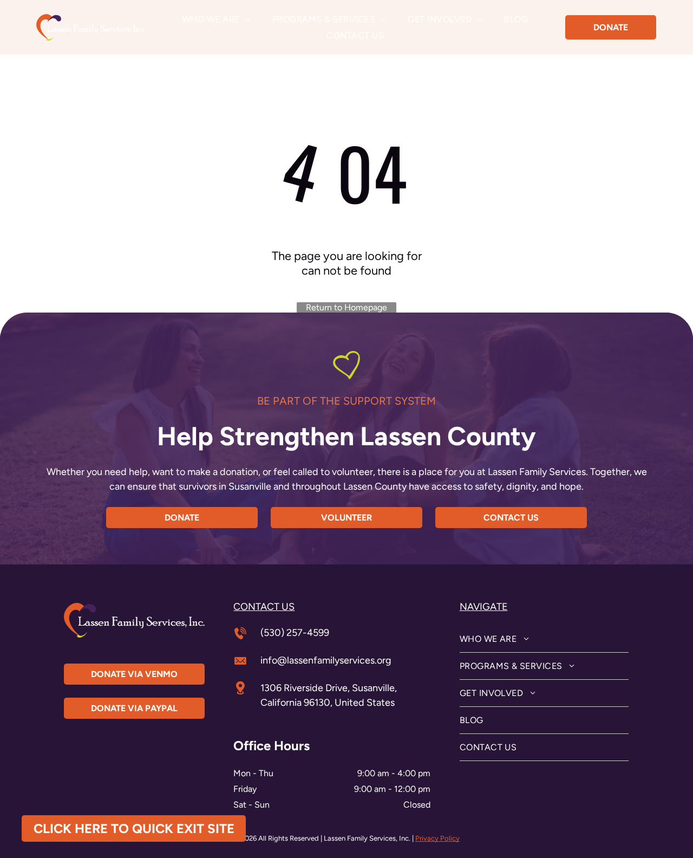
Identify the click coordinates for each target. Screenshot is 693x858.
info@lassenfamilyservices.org (325, 660)
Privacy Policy (437, 838)
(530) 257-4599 (294, 633)
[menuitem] (216, 19)
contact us (264, 607)
